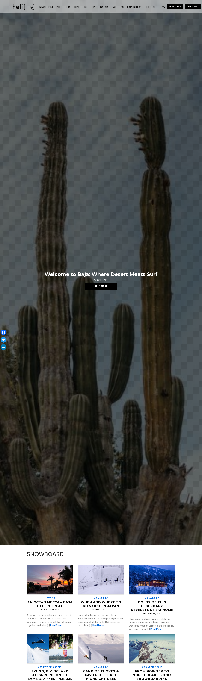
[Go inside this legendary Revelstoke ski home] (152, 580)
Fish (85, 7)
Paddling (118, 7)
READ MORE (101, 286)
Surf (68, 7)
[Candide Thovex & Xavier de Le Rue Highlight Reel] (101, 649)
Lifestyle (151, 7)
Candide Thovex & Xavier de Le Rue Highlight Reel (101, 675)
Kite (59, 7)
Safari (104, 7)
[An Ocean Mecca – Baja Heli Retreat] (50, 580)
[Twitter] (3, 340)
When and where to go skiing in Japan (101, 604)
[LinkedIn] (3, 347)
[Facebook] (3, 332)
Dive (94, 7)
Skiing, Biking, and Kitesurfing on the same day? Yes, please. (50, 675)
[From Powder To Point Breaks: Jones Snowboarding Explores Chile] (152, 649)
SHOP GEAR (193, 6)
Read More (56, 625)
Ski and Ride (45, 7)
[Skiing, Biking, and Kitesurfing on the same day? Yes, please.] (50, 649)
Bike (77, 7)
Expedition (134, 7)
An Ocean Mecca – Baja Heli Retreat (50, 604)
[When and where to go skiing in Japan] (101, 580)
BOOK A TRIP (175, 6)
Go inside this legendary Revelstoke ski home (152, 606)
